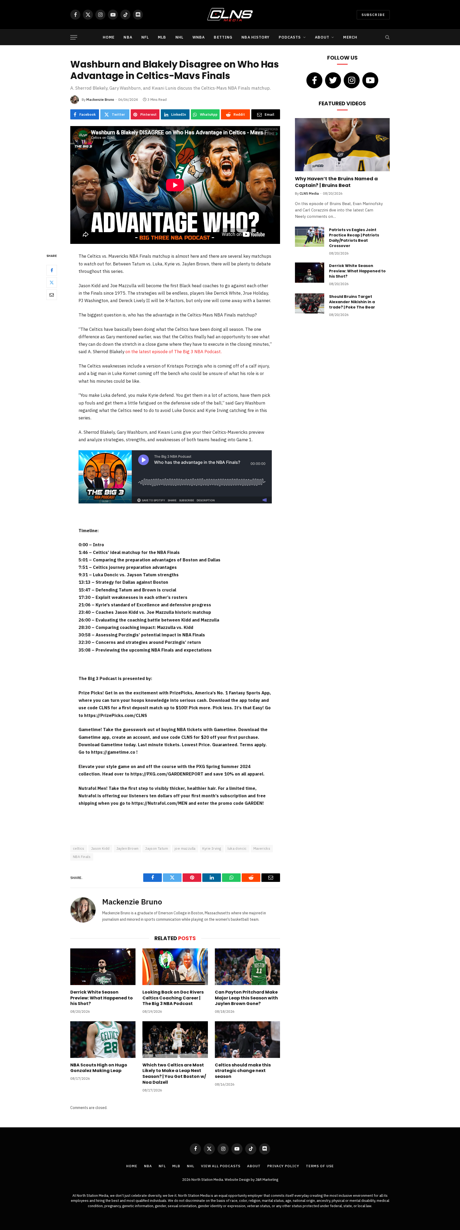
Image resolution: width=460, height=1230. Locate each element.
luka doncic (237, 848)
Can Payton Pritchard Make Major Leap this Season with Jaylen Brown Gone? (246, 998)
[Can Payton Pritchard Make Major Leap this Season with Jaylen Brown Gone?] (247, 966)
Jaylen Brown (127, 848)
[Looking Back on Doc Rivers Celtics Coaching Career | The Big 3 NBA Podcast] (175, 966)
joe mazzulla (185, 848)
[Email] (51, 294)
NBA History (255, 37)
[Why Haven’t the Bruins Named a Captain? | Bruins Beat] (342, 144)
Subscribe (373, 14)
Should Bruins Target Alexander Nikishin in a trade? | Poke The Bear (352, 302)
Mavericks (261, 848)
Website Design (238, 1179)
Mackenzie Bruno (100, 99)
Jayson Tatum (156, 848)
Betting (223, 37)
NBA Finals (82, 856)
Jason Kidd (100, 848)
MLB (162, 37)
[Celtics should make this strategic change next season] (247, 1039)
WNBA (198, 37)
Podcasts (290, 37)
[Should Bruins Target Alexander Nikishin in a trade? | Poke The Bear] (309, 303)
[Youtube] (370, 80)
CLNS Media (309, 193)
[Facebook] (51, 270)
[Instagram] (352, 80)
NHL (179, 37)
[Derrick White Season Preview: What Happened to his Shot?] (102, 966)
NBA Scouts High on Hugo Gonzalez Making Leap (98, 1068)
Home (108, 37)
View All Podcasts (220, 1166)
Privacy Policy (283, 1166)
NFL (145, 37)
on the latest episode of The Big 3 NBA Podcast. (174, 352)
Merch (350, 37)
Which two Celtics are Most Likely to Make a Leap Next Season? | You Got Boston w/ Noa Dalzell (174, 1073)
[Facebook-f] (314, 80)
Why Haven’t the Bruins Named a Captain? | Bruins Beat (336, 182)
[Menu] (73, 37)
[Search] (387, 37)
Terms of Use (320, 1166)
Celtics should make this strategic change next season (243, 1070)
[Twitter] (51, 282)
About (322, 37)
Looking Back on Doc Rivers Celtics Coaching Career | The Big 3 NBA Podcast (173, 998)
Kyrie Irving (211, 848)
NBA (128, 37)
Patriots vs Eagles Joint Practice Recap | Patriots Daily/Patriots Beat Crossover (354, 237)
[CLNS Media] (230, 14)
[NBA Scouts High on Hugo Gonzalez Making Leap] (102, 1039)
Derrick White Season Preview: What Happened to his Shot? (101, 998)
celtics (78, 848)
